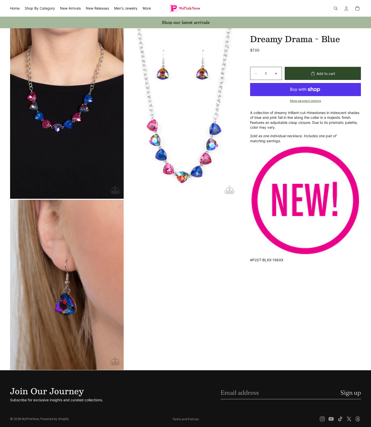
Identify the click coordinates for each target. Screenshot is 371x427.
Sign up (350, 392)
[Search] (335, 8)
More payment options (305, 101)
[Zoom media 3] (67, 285)
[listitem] (146, 8)
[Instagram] (322, 419)
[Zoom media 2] (181, 113)
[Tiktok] (340, 419)
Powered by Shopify (54, 419)
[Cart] (357, 8)
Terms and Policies (185, 419)
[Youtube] (331, 419)
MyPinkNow (30, 419)
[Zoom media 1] (67, 113)
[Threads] (358, 419)
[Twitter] (349, 419)
